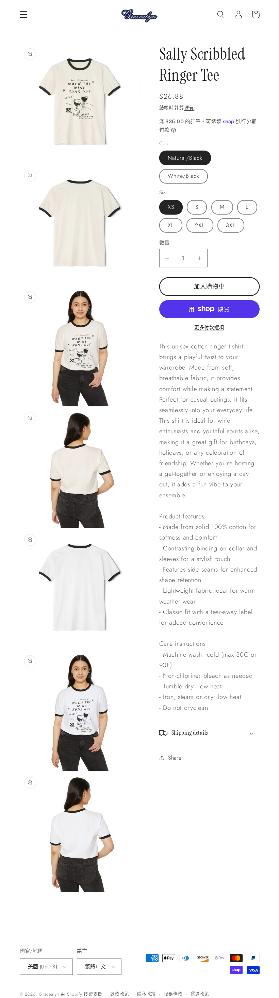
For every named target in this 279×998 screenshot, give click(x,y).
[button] (23, 14)
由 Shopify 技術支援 (81, 994)
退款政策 (119, 994)
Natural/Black (185, 158)
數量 (164, 243)
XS (171, 207)
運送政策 (200, 994)
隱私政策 (146, 994)
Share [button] (174, 758)
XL (171, 225)
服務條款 (173, 994)
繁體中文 (95, 966)
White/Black (184, 176)
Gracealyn (49, 994)
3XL (230, 225)
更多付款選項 (209, 327)
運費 (189, 107)
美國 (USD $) (43, 966)
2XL (199, 225)
